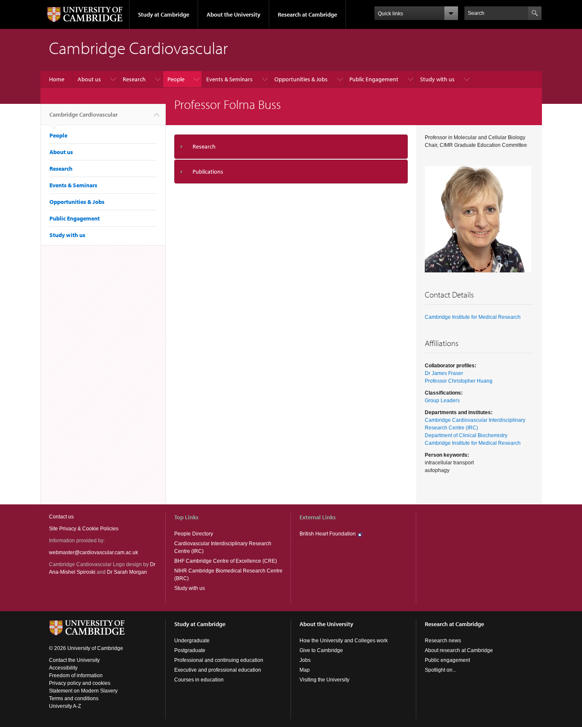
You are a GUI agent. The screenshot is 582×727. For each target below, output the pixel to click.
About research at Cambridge (459, 650)
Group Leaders (442, 401)
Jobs (305, 660)
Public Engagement (373, 79)
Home (56, 79)
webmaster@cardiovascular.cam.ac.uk (93, 552)
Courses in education (199, 680)
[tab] (291, 147)
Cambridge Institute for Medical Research (473, 317)
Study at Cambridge (163, 14)
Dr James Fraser (444, 373)
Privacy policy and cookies (79, 683)
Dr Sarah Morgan (127, 572)
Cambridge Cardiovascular (83, 114)
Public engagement (447, 660)
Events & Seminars (229, 79)
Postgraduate (189, 650)
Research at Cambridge (307, 14)
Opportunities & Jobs (301, 79)
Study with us (437, 79)
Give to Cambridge (321, 650)
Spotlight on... (440, 670)
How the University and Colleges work (344, 641)
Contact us (61, 517)
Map (305, 670)
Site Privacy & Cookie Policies (83, 529)
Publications (208, 171)
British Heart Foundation (328, 534)
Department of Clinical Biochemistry (466, 435)
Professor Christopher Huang (459, 381)
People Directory (193, 534)
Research (134, 79)
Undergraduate (192, 641)
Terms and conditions (73, 698)
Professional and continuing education (218, 660)
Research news (443, 641)
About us (89, 79)
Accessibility (63, 668)
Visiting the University (324, 680)
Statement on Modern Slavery (83, 691)
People (175, 79)
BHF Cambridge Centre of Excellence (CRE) (225, 561)
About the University (233, 14)
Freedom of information (76, 675)
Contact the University (74, 660)
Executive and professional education (217, 670)
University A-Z (65, 706)
